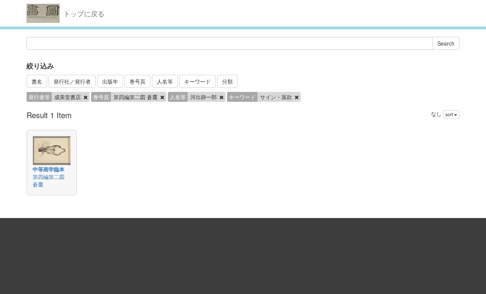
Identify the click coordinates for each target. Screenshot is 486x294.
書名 (37, 81)
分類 (227, 81)
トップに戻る (83, 13)
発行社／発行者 (72, 81)
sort (449, 114)
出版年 (110, 81)
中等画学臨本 (49, 169)
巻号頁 (137, 81)
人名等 (165, 81)
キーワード (197, 81)
